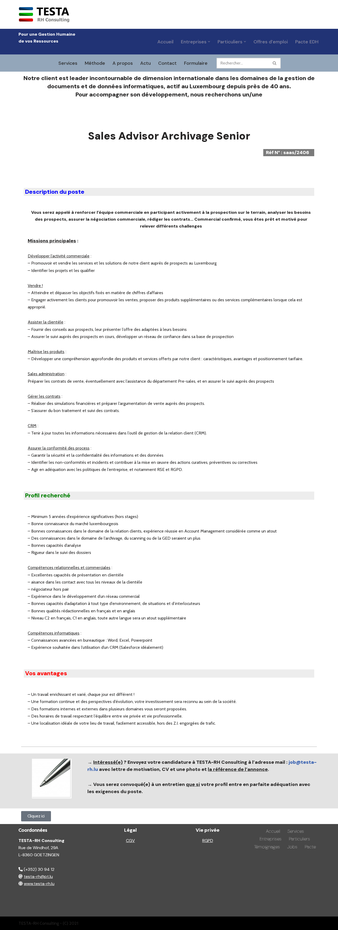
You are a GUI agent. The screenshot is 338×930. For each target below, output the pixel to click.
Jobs (292, 847)
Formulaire (196, 63)
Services (67, 63)
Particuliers (299, 839)
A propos (122, 63)
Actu (145, 63)
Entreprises (270, 839)
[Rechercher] (275, 63)
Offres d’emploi (270, 42)
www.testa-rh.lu (39, 883)
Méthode (95, 63)
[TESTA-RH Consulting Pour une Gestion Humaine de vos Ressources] (44, 14)
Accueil (165, 42)
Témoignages (267, 847)
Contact (167, 63)
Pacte (310, 847)
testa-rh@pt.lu (38, 876)
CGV (130, 840)
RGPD (207, 840)
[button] (209, 41)
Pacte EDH (306, 42)
